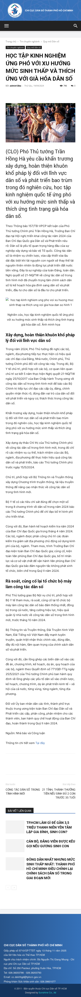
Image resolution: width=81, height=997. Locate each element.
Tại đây (40, 743)
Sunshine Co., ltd (47, 992)
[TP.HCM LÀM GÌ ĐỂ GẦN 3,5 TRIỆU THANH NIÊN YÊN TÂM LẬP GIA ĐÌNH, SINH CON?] (15, 826)
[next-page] (14, 887)
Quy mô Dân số (51, 41)
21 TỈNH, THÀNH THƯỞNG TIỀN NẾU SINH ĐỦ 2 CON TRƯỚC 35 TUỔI (58, 793)
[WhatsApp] (35, 94)
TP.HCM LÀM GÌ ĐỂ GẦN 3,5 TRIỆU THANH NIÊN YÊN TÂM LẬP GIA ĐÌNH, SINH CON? (49, 827)
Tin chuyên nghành (30, 41)
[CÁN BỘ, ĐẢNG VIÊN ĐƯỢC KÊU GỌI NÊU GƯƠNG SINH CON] (15, 845)
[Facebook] (9, 94)
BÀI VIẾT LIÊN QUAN (19, 810)
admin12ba (15, 85)
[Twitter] (18, 94)
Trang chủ (11, 41)
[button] (6, 26)
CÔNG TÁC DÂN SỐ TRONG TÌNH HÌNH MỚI (23, 791)
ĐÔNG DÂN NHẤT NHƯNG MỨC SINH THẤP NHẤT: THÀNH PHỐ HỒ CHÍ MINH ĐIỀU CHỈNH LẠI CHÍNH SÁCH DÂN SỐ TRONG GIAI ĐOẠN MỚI (50, 868)
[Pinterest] (27, 94)
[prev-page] (8, 887)
